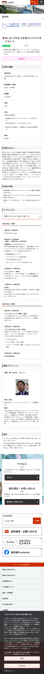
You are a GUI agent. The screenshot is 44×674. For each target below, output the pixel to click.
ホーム (4, 24)
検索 (37, 521)
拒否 (22, 658)
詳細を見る (8, 671)
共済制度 (5, 610)
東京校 (24, 24)
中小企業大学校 (14, 24)
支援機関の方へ (7, 581)
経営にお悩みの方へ (9, 569)
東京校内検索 (7, 516)
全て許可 (22, 666)
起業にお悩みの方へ (9, 575)
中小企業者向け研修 (12, 26)
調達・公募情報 (7, 593)
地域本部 (5, 598)
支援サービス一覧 (34, 2)
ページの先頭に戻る (23, 565)
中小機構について (8, 587)
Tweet (26, 46)
